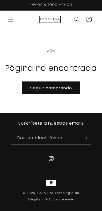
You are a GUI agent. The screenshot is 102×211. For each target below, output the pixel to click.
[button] (11, 19)
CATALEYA (45, 193)
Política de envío (59, 199)
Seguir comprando (51, 88)
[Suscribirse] (85, 138)
